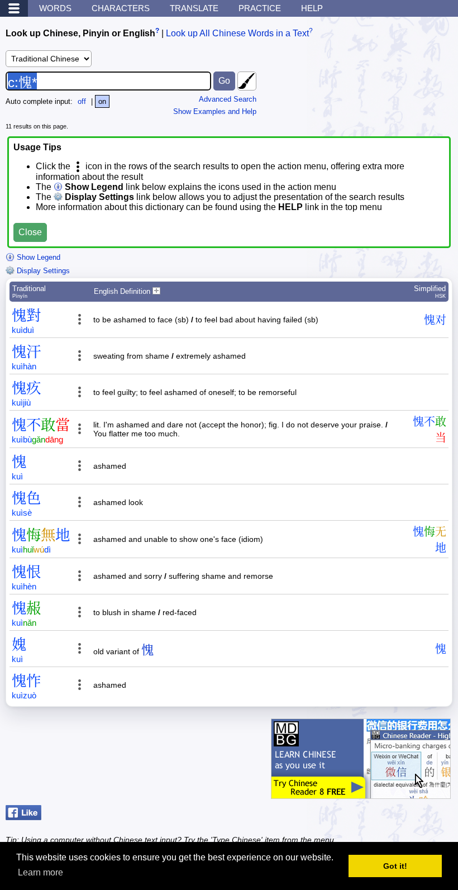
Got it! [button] (395, 866)
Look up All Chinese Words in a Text (237, 33)
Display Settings (42, 270)
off (82, 101)
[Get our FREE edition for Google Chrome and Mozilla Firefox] (360, 793)
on (102, 101)
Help (312, 8)
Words (55, 8)
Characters (121, 8)
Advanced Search (227, 99)
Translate (194, 8)
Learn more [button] (40, 872)
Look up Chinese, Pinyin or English (80, 33)
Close (30, 232)
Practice (259, 8)
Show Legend (37, 257)
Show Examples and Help (214, 111)
